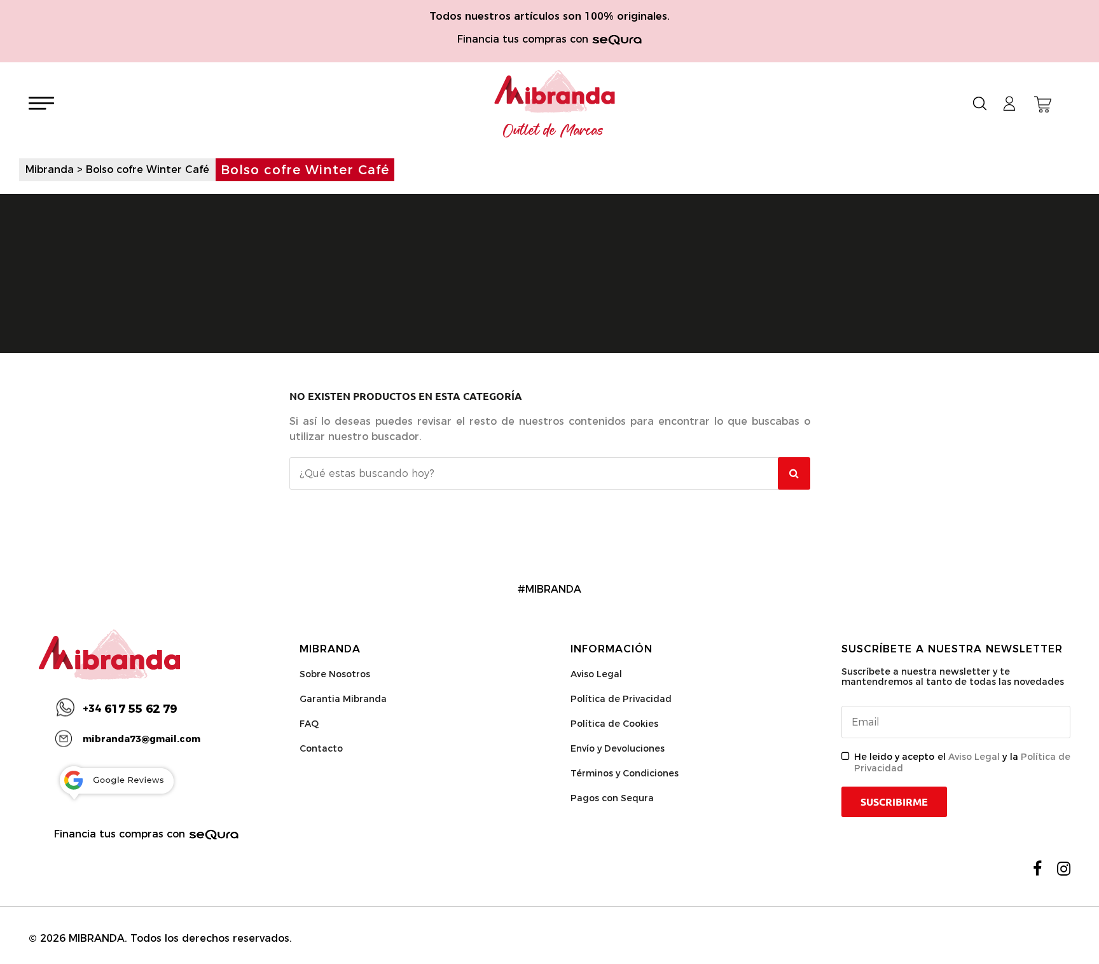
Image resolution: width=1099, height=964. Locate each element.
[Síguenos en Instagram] (1063, 868)
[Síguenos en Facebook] (1037, 868)
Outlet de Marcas (553, 131)
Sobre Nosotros (335, 674)
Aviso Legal (596, 674)
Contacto (321, 748)
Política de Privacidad (621, 699)
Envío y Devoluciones (617, 748)
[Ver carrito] (1042, 104)
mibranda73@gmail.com (141, 739)
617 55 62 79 (130, 709)
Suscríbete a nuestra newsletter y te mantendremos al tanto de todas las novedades (952, 676)
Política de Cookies (614, 723)
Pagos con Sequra (612, 798)
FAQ (309, 723)
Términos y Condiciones (624, 773)
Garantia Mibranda (343, 699)
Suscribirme (894, 802)
